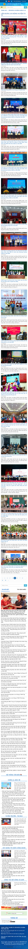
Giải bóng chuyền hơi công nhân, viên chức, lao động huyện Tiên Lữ (14, 541)
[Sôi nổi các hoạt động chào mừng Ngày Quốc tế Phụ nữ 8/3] (7, 885)
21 (2, 580)
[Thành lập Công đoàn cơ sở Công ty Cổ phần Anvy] (14, 81)
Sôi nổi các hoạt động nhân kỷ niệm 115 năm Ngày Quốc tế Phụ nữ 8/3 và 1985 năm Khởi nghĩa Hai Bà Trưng (13, 892)
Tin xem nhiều (21, 589)
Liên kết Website (17, 1)
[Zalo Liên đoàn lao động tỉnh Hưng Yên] (11, 1)
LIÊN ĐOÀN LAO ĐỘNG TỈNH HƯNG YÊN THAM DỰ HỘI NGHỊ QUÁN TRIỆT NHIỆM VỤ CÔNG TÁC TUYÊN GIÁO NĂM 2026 (13, 666)
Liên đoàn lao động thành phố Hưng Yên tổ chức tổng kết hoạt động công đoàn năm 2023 (14, 225)
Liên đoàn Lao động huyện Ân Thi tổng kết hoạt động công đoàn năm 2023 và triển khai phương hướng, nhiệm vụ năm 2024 (14, 252)
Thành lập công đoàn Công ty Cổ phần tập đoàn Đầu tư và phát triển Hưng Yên (14, 455)
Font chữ (24, 1)
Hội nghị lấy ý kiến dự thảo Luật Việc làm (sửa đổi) (12, 749)
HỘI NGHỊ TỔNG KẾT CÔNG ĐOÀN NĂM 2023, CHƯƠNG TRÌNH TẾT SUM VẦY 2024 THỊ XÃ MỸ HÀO (14, 64)
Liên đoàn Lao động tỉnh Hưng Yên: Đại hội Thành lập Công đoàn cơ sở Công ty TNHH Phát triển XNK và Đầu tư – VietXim (14, 638)
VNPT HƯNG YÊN (17, 946)
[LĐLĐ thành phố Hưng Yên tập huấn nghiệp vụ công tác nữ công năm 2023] (14, 356)
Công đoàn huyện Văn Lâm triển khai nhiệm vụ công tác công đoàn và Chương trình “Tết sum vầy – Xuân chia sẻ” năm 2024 (14, 37)
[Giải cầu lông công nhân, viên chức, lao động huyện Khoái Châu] (14, 302)
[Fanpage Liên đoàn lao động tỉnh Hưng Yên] (6, 1)
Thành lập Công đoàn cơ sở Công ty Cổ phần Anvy (13, 89)
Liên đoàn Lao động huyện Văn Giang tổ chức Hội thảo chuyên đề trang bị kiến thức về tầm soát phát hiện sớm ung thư (14, 896)
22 (5, 580)
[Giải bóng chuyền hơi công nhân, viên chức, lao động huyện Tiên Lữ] (14, 531)
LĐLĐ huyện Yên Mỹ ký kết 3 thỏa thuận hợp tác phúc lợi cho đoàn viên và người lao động (14, 280)
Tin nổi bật (5, 589)
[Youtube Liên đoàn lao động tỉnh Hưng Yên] (9, 1)
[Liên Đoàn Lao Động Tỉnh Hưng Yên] (14, 4)
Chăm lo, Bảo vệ (14, 780)
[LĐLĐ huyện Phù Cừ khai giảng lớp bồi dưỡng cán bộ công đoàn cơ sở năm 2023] (14, 332)
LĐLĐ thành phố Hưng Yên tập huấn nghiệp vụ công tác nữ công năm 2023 (14, 364)
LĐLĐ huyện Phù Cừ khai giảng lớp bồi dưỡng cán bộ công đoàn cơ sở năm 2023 (14, 341)
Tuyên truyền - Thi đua (14, 816)
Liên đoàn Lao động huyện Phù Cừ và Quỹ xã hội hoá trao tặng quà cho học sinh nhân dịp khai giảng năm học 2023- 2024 (14, 515)
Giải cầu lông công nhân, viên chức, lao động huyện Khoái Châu (14, 316)
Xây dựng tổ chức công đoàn (14, 848)
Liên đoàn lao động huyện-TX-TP (17, 10)
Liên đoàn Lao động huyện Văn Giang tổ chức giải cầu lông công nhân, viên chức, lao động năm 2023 (14, 566)
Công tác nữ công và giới (14, 880)
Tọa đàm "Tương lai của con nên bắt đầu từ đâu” (12, 904)
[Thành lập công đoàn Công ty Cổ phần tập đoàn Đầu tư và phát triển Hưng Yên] (14, 444)
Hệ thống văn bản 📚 (14, 775)
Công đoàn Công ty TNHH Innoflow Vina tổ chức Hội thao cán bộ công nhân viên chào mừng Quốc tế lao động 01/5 (13, 837)
